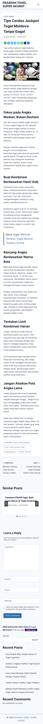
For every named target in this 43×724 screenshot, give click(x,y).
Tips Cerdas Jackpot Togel (14, 447)
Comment (10, 547)
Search (6, 636)
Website (8, 601)
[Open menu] (38, 4)
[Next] (37, 503)
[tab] (17, 516)
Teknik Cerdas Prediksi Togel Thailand (22, 683)
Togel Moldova (10, 452)
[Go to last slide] (6, 503)
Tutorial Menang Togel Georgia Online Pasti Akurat (31, 468)
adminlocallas (10, 37)
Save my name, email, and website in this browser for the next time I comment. (22, 608)
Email (8, 590)
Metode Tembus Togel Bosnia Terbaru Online (19, 239)
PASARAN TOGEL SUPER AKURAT (17, 442)
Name (8, 579)
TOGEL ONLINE (9, 16)
